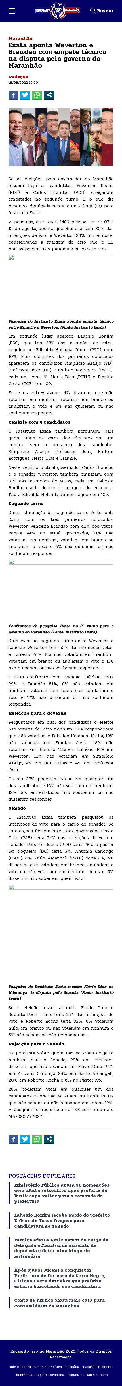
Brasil (26, 1366)
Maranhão (20, 38)
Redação (18, 76)
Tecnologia (23, 1374)
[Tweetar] (25, 95)
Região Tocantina (50, 1374)
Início (14, 1366)
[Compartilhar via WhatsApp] (37, 95)
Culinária (72, 1366)
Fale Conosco (97, 1374)
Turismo (89, 1366)
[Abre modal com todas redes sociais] (49, 95)
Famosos (105, 1366)
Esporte (40, 1366)
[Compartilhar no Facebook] (13, 95)
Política (56, 1366)
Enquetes (75, 1374)
